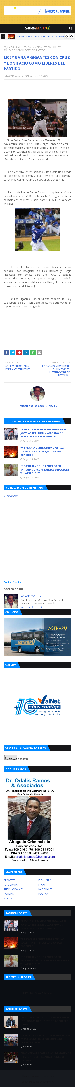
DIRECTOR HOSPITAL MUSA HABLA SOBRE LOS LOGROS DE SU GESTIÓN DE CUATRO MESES (44, 1021)
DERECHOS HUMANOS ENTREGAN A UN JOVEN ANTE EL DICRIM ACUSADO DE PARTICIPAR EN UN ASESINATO (43, 433)
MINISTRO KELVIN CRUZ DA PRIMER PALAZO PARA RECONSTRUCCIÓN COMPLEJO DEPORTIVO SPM (45, 1039)
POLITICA (43, 893)
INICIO (41, 884)
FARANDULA (44, 880)
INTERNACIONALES (14, 889)
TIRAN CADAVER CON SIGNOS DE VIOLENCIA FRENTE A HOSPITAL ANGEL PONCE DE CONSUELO (45, 1057)
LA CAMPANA (47, 1081)
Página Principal (12, 47)
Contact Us (48, 1076)
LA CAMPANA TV (14, 76)
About (35, 1076)
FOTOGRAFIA (10, 884)
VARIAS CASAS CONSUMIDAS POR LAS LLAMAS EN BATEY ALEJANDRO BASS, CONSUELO (42, 451)
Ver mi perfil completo (32, 607)
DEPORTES (9, 880)
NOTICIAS (9, 893)
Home (25, 1076)
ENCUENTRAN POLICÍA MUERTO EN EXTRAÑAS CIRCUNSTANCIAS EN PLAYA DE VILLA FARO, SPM (44, 469)
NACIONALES (45, 889)
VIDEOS (8, 898)
